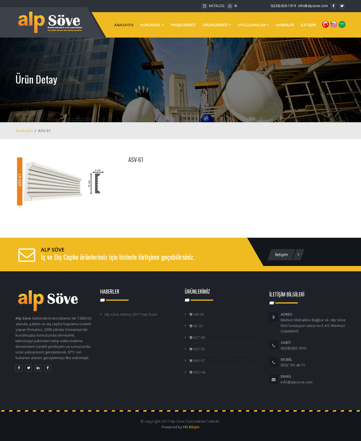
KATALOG (216, 5)
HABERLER (285, 24)
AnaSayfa (24, 130)
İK (235, 5)
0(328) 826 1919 (283, 5)
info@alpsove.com (313, 5)
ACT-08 (198, 337)
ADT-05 (198, 349)
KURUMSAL (150, 24)
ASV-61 (135, 159)
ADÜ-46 (199, 372)
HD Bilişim (191, 426)
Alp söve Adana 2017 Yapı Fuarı (130, 314)
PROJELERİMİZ (183, 24)
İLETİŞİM (308, 24)
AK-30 (197, 325)
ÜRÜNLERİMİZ (215, 24)
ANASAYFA (124, 24)
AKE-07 (198, 360)
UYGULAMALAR (252, 24)
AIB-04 (198, 314)
